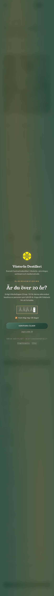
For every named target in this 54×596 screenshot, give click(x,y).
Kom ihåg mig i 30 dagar (28, 318)
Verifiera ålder (27, 326)
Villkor (34, 343)
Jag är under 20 (27, 331)
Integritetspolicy (23, 343)
